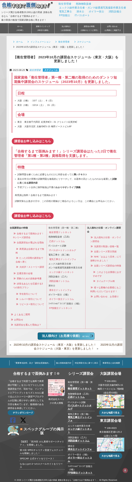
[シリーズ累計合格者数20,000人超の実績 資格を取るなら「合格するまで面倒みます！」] (27, 8)
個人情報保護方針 (63, 363)
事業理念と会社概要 (111, 363)
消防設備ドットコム (59, 281)
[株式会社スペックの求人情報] (56, 395)
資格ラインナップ (43, 28)
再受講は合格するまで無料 (30, 251)
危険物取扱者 (83, 3)
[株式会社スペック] (13, 435)
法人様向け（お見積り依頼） (65, 335)
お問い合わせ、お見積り (106, 296)
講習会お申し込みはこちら (32, 141)
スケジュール (83, 41)
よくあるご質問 (21, 314)
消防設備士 (115, 11)
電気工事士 (65, 11)
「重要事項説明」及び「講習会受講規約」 (32, 363)
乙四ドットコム (57, 241)
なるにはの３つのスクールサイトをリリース (41, 465)
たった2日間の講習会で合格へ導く (29, 260)
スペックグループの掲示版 (44, 431)
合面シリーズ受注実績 (105, 251)
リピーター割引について (31, 304)
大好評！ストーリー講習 (31, 267)
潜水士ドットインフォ (60, 290)
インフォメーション (40, 41)
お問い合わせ (112, 29)
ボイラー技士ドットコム (61, 299)
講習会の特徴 (89, 28)
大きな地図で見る (111, 412)
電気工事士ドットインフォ (62, 259)
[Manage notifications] (125, 470)
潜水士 (80, 11)
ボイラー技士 (96, 11)
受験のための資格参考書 (29, 278)
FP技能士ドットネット (60, 308)
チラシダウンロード (22, 412)
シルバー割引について (30, 299)
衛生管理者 (64, 3)
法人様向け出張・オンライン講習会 (105, 239)
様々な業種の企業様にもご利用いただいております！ (105, 289)
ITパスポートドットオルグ (62, 250)
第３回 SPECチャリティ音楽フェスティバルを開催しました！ (41, 452)
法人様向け (66, 28)
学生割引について (28, 294)
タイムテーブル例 (105, 281)
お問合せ (18, 319)
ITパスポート (82, 15)
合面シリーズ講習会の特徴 (107, 265)
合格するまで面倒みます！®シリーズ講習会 (28, 235)
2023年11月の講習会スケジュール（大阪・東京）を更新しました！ (78, 346)
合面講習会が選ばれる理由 (30, 242)
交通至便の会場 (24, 273)
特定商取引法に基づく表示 (86, 363)
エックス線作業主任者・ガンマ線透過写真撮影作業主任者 (92, 7)
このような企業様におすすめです (107, 274)
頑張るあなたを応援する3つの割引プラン (28, 285)
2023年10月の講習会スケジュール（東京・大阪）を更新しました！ (55, 344)
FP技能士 (64, 15)
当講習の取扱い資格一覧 (106, 246)
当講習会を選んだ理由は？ (27, 324)
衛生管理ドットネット (60, 232)
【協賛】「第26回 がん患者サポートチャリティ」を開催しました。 (42, 443)
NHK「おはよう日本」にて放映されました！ (105, 258)
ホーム (19, 28)
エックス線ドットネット (61, 272)
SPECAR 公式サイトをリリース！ (37, 458)
